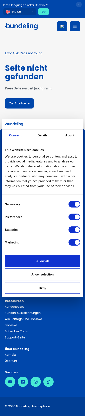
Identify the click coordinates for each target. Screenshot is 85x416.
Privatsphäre (41, 406)
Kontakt (10, 355)
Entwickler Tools (16, 331)
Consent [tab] (15, 135)
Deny (42, 287)
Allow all (42, 261)
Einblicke (11, 325)
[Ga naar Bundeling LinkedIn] (23, 382)
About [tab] (69, 135)
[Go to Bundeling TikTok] (48, 382)
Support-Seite (15, 337)
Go (43, 12)
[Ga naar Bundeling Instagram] (36, 382)
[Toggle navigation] (75, 26)
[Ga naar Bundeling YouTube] (10, 382)
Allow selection (42, 274)
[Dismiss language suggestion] (79, 4)
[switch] (74, 217)
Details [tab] (43, 135)
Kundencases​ (14, 307)
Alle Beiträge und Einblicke (23, 319)
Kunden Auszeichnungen (23, 313)
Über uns (11, 361)
